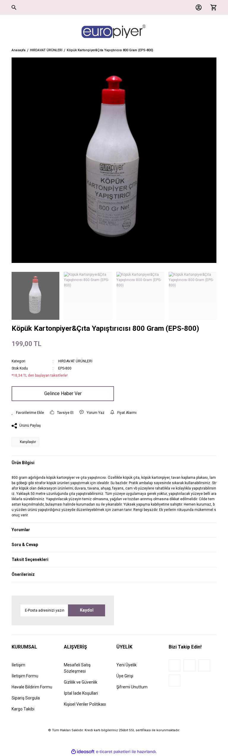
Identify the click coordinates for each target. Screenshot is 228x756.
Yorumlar (21, 529)
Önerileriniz (23, 574)
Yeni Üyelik (126, 665)
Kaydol (87, 610)
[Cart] (212, 7)
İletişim (18, 665)
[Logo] (114, 31)
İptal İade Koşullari (81, 693)
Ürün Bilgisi (23, 462)
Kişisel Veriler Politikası (85, 704)
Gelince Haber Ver (63, 393)
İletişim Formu (25, 676)
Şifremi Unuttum (132, 687)
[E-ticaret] (113, 751)
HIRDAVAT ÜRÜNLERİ (75, 361)
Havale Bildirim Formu (32, 687)
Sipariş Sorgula (26, 698)
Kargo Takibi (23, 709)
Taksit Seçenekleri (30, 559)
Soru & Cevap (25, 544)
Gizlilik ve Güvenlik (80, 682)
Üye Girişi (124, 676)
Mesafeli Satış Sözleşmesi (77, 668)
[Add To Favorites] (28, 412)
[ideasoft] (83, 752)
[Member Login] (197, 7)
